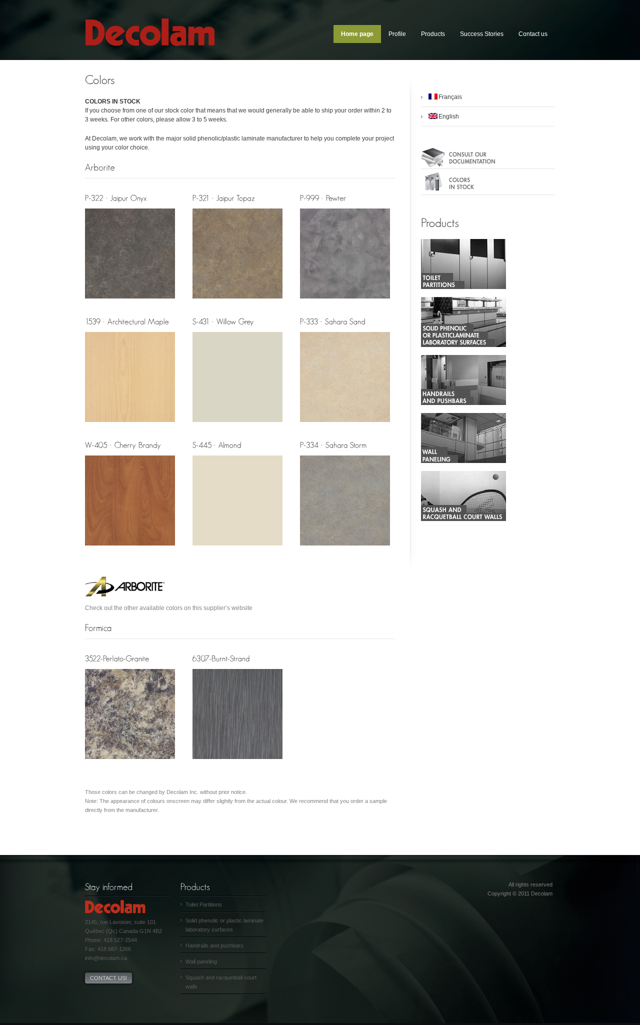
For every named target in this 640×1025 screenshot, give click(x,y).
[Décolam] (150, 58)
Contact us (533, 34)
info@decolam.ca (106, 958)
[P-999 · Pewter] (345, 302)
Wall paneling (201, 961)
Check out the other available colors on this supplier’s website (168, 608)
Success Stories (482, 34)
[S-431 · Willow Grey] (237, 426)
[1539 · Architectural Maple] (130, 426)
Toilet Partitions (204, 905)
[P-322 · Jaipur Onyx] (130, 302)
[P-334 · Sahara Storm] (345, 549)
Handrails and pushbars (215, 945)
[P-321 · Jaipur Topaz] (237, 302)
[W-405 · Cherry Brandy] (130, 549)
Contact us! (108, 978)
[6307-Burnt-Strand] (237, 763)
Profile (397, 34)
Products (433, 34)
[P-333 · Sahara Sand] (345, 426)
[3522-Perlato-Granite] (130, 763)
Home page (357, 34)
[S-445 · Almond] (237, 549)
